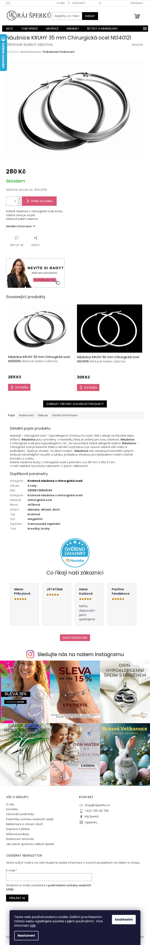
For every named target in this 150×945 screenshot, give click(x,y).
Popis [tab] (11, 415)
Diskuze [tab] (43, 415)
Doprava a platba (18, 829)
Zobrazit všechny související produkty (75, 404)
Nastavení (26, 935)
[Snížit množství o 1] (20, 203)
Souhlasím (124, 919)
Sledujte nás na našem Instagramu (81, 654)
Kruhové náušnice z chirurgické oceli (55, 481)
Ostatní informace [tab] (64, 415)
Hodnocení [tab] (26, 415)
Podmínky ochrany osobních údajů (30, 819)
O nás (61, 3)
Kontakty (78, 3)
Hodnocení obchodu (20, 839)
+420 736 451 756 (97, 811)
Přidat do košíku (42, 201)
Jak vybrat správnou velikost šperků (30, 844)
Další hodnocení (75, 638)
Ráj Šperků (92, 816)
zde (33, 925)
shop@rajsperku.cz (97, 805)
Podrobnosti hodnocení (59, 52)
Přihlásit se (17, 898)
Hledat (90, 16)
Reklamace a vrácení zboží (24, 824)
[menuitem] (9, 28)
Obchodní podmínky (20, 814)
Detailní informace (19, 226)
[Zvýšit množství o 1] (20, 199)
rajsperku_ (92, 822)
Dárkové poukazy (17, 834)
